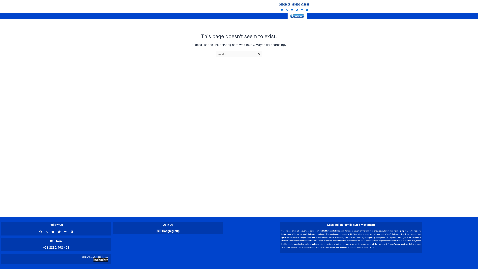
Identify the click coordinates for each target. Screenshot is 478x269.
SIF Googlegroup (168, 231)
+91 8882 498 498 (56, 247)
